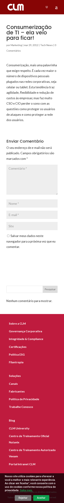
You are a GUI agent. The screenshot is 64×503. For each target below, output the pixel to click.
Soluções (15, 375)
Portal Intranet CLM (22, 464)
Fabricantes (17, 391)
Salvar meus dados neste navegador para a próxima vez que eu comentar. (30, 241)
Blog (12, 420)
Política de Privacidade (24, 399)
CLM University (19, 428)
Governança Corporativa (25, 331)
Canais (13, 383)
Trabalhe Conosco (21, 406)
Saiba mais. (26, 490)
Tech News (46, 45)
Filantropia (16, 362)
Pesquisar (50, 289)
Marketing (16, 45)
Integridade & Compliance (26, 339)
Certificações (17, 346)
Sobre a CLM (17, 323)
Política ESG (17, 354)
